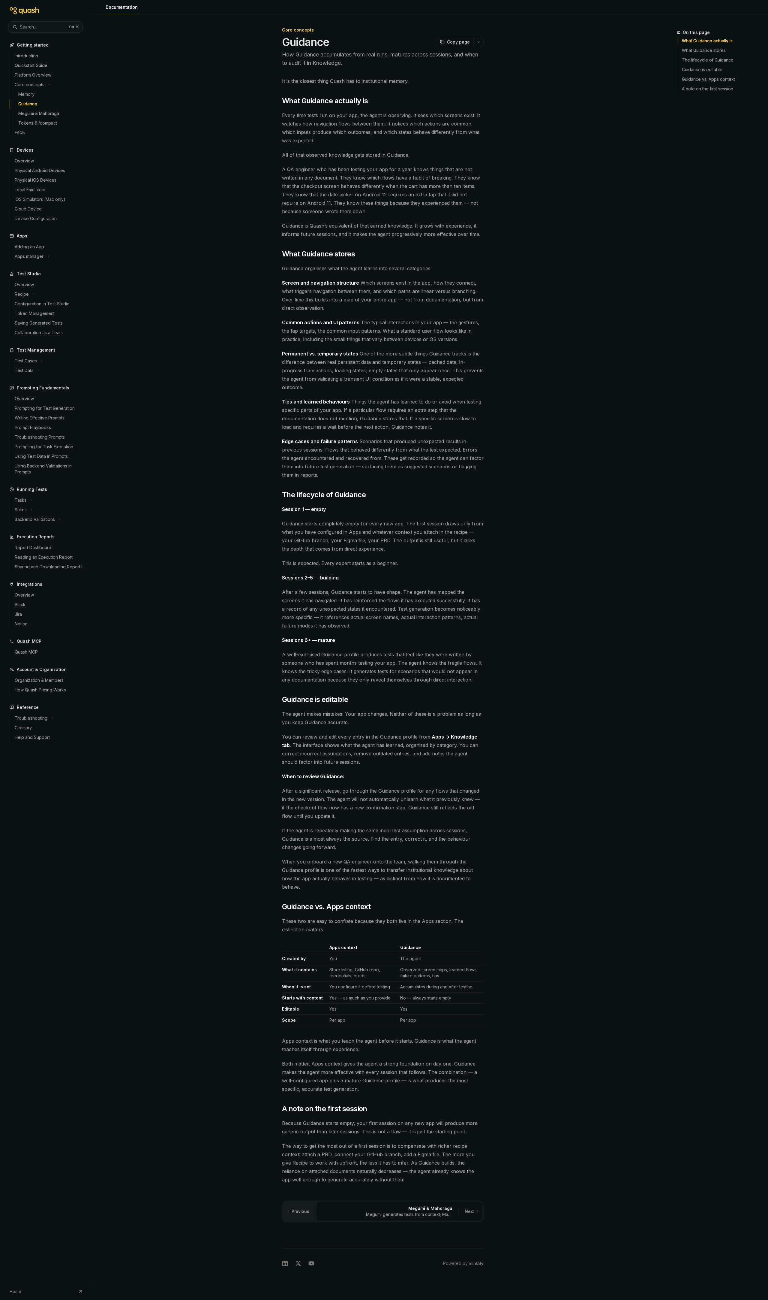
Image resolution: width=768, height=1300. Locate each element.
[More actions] (478, 42)
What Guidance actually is (707, 40)
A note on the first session (707, 88)
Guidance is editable (702, 69)
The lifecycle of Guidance (708, 59)
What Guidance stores (704, 50)
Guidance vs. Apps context (708, 79)
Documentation (122, 7)
